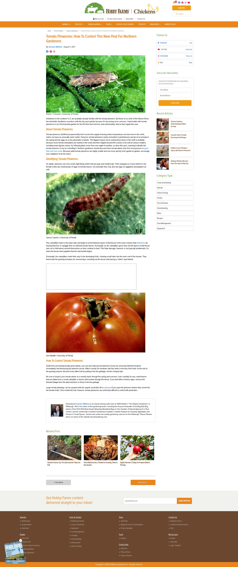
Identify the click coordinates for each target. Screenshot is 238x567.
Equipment (75, 528)
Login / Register (175, 545)
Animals (65, 24)
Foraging (74, 535)
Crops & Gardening (72, 31)
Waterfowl (25, 528)
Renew (172, 538)
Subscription (184, 501)
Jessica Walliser (56, 47)
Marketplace (170, 24)
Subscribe (181, 8)
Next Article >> (143, 482)
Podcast (142, 24)
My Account (99, 19)
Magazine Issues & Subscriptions (132, 524)
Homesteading (76, 539)
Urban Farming (76, 546)
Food (108, 24)
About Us (124, 548)
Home (49, 31)
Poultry (78, 24)
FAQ (171, 528)
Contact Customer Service (179, 524)
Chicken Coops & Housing (30, 545)
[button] (151, 447)
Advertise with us (176, 521)
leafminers (141, 243)
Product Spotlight (127, 528)
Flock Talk (25, 538)
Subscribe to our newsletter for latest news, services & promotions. (173, 82)
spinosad (107, 387)
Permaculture (75, 542)
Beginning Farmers (77, 521)
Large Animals (26, 524)
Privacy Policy (125, 552)
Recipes (123, 538)
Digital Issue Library (125, 24)
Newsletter (130, 19)
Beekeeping (26, 521)
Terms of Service (126, 555)
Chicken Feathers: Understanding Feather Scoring (178, 123)
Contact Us (141, 19)
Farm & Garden (94, 24)
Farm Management (77, 532)
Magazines (154, 24)
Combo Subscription (114, 19)
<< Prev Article (58, 482)
